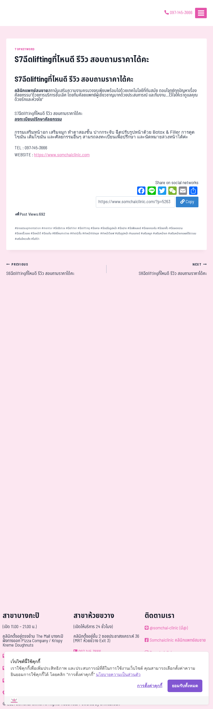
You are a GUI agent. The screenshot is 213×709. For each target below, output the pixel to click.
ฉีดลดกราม (176, 228)
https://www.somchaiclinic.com (62, 155)
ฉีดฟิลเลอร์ (134, 228)
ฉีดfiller (71, 228)
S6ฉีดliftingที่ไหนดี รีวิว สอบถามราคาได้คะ (40, 269)
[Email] (183, 191)
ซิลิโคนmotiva (60, 233)
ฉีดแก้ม (46, 233)
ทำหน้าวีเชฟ (107, 233)
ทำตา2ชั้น (76, 233)
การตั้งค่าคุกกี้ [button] (149, 685)
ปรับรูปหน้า (121, 233)
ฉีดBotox (59, 228)
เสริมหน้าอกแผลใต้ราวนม (182, 233)
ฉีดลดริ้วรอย (22, 233)
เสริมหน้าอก (160, 233)
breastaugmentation (28, 228)
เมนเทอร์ (134, 233)
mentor (47, 228)
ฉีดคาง (95, 228)
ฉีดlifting (84, 228)
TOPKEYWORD (25, 49)
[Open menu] (201, 13)
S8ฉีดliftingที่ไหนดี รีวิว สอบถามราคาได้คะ (173, 269)
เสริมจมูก (146, 233)
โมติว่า (35, 239)
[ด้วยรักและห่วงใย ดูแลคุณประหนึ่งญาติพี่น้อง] (18, 13)
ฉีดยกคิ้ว (162, 228)
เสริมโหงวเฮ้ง (22, 239)
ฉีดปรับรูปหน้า (109, 228)
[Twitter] (162, 191)
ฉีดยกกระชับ (149, 228)
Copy (189, 201)
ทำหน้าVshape (90, 233)
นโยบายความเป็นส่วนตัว (118, 674)
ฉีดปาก (122, 228)
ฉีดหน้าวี (36, 233)
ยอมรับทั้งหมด (185, 685)
